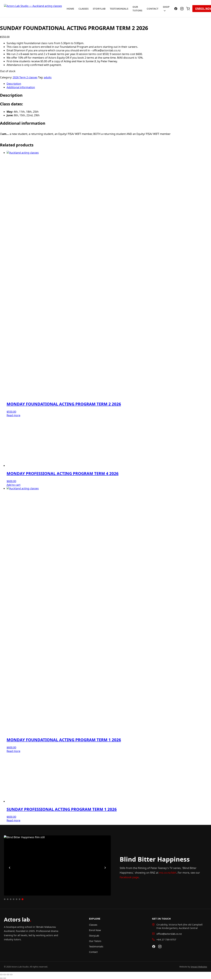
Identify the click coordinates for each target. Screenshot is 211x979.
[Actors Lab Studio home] (33, 8)
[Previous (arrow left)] (1, 978)
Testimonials (119, 8)
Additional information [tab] (21, 87)
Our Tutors (95, 941)
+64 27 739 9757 (166, 939)
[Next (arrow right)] (4, 978)
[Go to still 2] (7, 899)
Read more (13, 415)
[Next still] (105, 867)
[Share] (8, 974)
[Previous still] (9, 867)
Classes (83, 8)
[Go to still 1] (4, 899)
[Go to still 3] (10, 899)
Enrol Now (95, 930)
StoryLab (99, 8)
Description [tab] (14, 83)
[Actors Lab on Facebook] (176, 8)
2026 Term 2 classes (25, 77)
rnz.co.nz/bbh (167, 872)
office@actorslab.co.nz (169, 933)
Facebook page (129, 877)
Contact (153, 8)
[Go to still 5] (16, 899)
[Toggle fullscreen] (4, 974)
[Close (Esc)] (11, 974)
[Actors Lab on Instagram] (182, 8)
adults (48, 77)
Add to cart (13, 485)
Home (70, 8)
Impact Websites (199, 966)
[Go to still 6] (19, 899)
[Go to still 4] (13, 899)
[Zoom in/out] (1, 974)
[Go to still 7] (22, 899)
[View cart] (188, 8)
